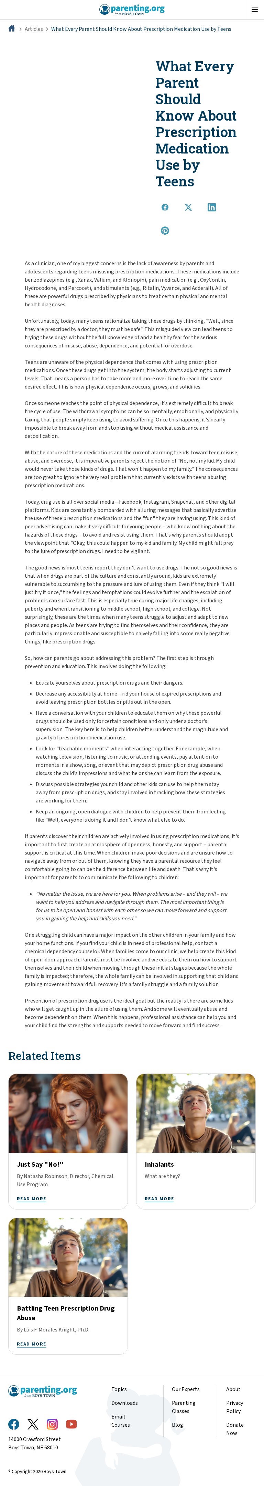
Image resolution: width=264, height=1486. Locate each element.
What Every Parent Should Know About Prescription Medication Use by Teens (141, 29)
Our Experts (186, 1389)
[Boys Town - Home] (132, 9)
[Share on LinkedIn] (211, 207)
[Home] (12, 29)
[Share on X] (188, 207)
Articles (34, 29)
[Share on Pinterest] (165, 230)
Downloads (124, 1403)
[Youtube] (71, 1424)
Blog (177, 1425)
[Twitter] (33, 1424)
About (233, 1389)
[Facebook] (13, 1424)
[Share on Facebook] (165, 207)
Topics (119, 1389)
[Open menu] (254, 9)
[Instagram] (52, 1424)
